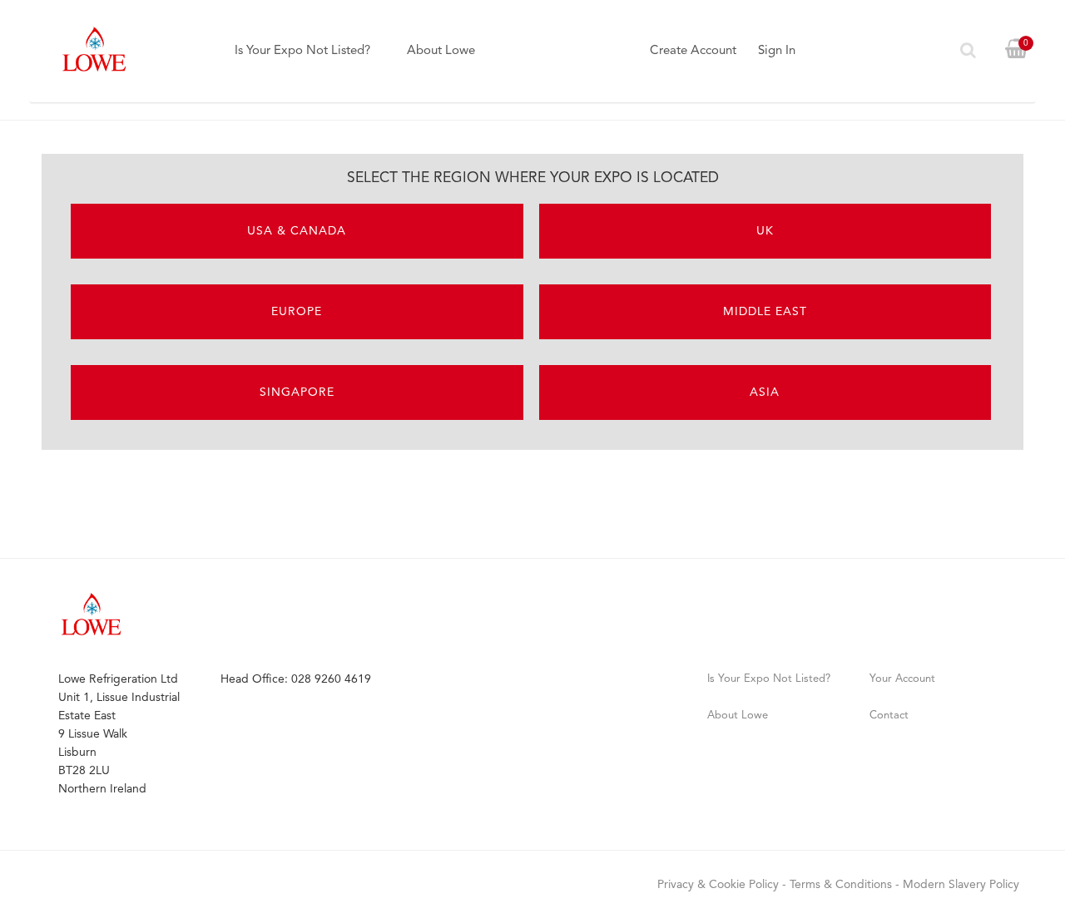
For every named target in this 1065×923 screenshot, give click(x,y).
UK (765, 231)
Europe (296, 312)
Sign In (776, 51)
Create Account (693, 51)
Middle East (765, 312)
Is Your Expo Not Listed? (302, 51)
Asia (765, 392)
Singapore (297, 392)
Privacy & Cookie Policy (718, 885)
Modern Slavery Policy (961, 885)
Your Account (902, 679)
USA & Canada (296, 231)
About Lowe (441, 51)
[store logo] (94, 49)
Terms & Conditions (841, 885)
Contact (889, 715)
